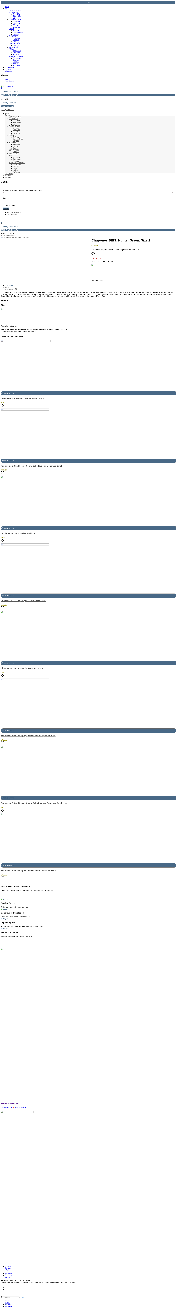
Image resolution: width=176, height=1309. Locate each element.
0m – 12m (16, 14)
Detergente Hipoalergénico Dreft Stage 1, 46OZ (22, 398)
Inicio (7, 7)
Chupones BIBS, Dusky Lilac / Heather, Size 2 (22, 668)
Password (7, 198)
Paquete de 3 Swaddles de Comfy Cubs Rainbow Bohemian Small (31, 466)
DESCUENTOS (15, 10)
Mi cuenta (8, 71)
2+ (14, 18)
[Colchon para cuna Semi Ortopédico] (25, 477)
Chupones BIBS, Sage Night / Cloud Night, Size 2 (23, 601)
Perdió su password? (14, 212)
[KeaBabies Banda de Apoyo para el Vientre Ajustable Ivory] (25, 680)
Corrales (16, 62)
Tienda (7, 8)
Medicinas (16, 38)
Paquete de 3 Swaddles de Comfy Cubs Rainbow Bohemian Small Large (34, 803)
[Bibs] (99, 271)
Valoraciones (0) (11, 289)
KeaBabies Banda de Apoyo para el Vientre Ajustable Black (28, 870)
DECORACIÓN (14, 43)
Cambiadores (18, 32)
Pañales (16, 40)
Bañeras (16, 31)
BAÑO (11, 29)
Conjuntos (16, 53)
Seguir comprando (9, 95)
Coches (16, 60)
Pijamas (16, 54)
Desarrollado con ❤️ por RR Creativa (13, 1107)
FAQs (7, 1270)
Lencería (16, 45)
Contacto (8, 1268)
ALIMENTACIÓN (15, 19)
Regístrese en (10, 81)
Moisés (15, 64)
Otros (15, 42)
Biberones (16, 21)
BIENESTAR (13, 36)
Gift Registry (9, 67)
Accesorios (17, 51)
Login (7, 79)
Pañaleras (16, 65)
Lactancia (16, 27)
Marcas (7, 1277)
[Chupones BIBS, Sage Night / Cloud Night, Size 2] (25, 545)
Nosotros (8, 69)
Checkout (8, 1275)
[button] (1, 88)
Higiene (16, 34)
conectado (14, 332)
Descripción (9, 285)
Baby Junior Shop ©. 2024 (10, 1103)
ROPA (11, 49)
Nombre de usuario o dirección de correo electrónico (22, 191)
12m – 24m (17, 16)
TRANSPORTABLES (17, 56)
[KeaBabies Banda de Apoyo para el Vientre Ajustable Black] (25, 815)
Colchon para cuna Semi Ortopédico (18, 533)
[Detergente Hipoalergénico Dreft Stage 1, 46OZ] (26, 341)
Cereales (16, 23)
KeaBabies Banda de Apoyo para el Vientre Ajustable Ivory (28, 736)
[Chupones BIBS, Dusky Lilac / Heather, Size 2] (25, 612)
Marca (7, 287)
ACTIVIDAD (13, 12)
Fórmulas (16, 25)
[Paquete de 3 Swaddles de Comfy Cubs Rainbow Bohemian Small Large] (25, 747)
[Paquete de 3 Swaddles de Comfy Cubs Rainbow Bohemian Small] (25, 410)
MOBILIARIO (13, 47)
